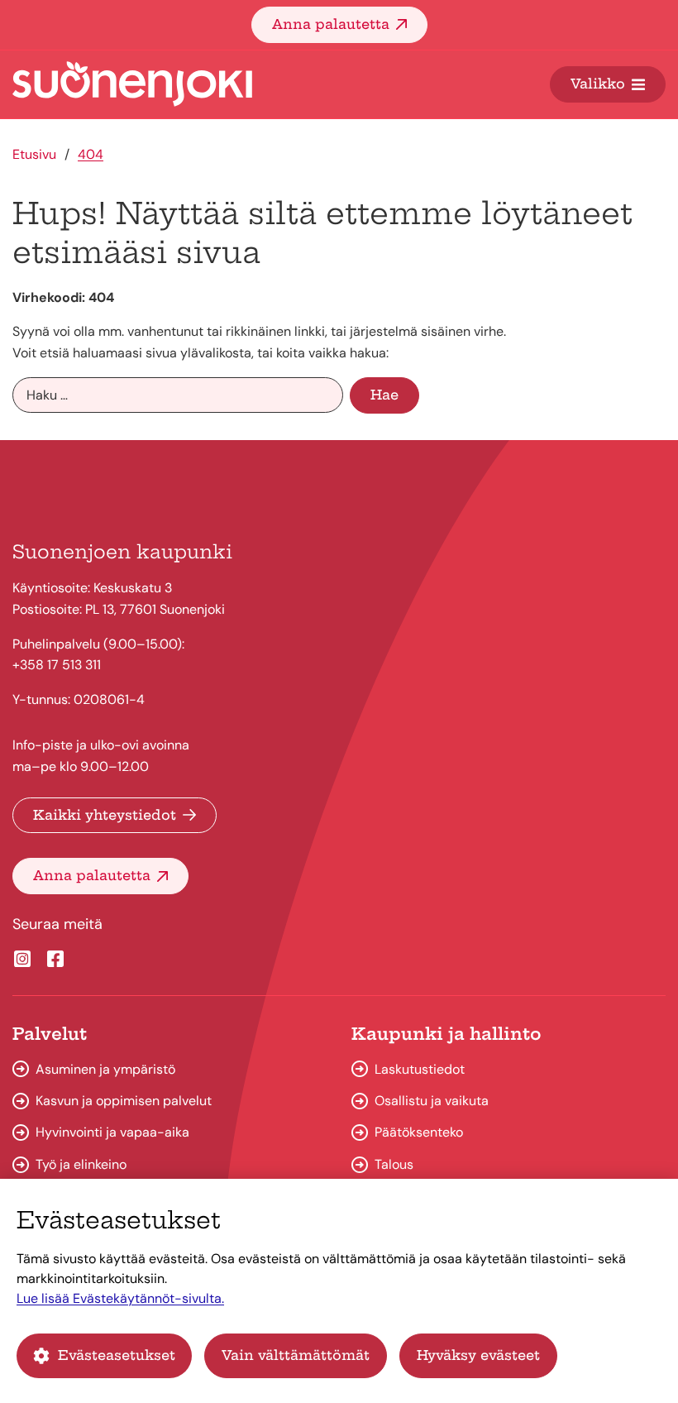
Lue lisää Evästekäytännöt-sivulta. (120, 1298)
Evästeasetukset (116, 1355)
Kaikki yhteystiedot (104, 815)
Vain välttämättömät (296, 1355)
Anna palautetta (330, 24)
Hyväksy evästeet (478, 1355)
